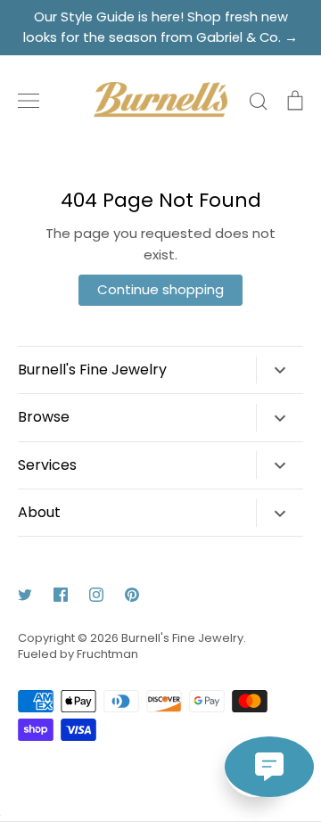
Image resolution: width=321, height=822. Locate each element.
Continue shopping (160, 289)
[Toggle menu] (28, 100)
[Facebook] (60, 594)
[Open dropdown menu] (279, 370)
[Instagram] (96, 594)
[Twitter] (25, 594)
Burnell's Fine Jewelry (182, 637)
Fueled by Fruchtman (78, 653)
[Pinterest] (132, 594)
